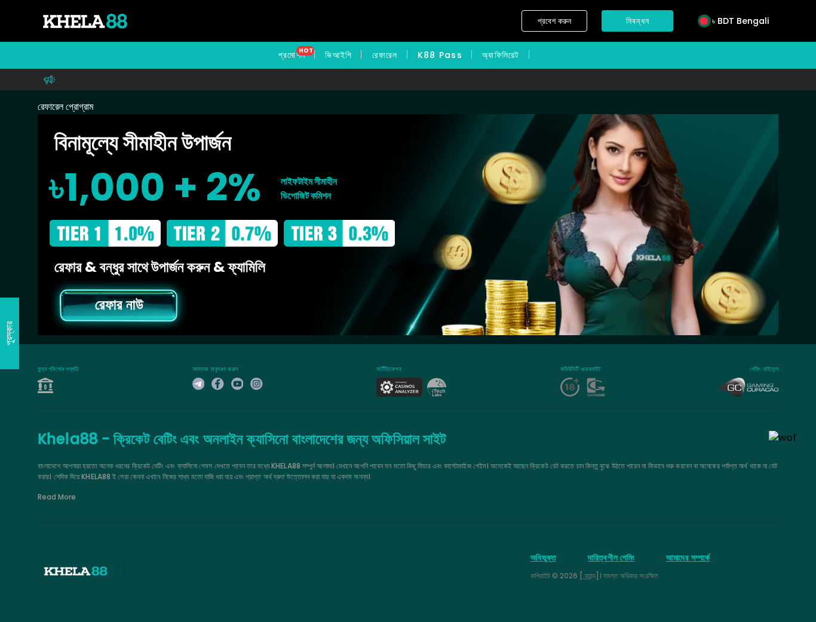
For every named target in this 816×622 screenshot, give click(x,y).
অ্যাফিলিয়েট (501, 55)
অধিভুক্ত (543, 557)
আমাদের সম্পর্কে (688, 557)
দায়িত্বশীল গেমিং (611, 557)
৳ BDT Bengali (740, 21)
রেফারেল (384, 55)
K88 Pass (440, 55)
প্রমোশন (291, 55)
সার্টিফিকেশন (388, 369)
